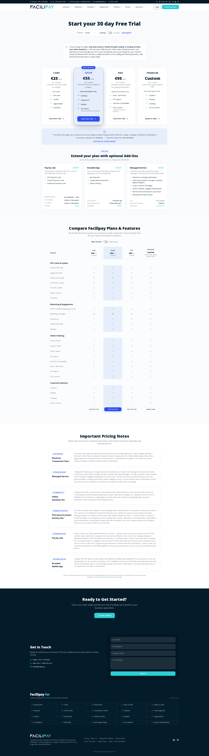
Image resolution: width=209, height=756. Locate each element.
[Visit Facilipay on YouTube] (178, 2)
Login (157, 7)
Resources (139, 7)
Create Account (170, 7)
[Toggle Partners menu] (121, 7)
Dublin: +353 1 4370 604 (41, 660)
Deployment (103, 7)
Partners (117, 7)
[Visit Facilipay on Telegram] (172, 2)
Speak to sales (151, 119)
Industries (78, 7)
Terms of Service (89, 741)
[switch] (109, 33)
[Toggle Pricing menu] (131, 7)
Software (66, 7)
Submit (143, 674)
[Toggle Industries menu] (83, 7)
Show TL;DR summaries (116, 741)
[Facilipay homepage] (42, 7)
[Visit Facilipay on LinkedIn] (175, 2)
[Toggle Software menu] (70, 7)
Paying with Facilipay (106, 738)
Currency (80, 33)
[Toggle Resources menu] (144, 7)
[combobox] (90, 33)
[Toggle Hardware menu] (95, 7)
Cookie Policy (102, 741)
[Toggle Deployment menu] (109, 7)
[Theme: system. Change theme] (157, 2)
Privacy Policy (120, 738)
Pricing (127, 7)
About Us (94, 738)
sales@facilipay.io (100, 2)
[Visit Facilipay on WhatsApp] (169, 2)
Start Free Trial (55, 119)
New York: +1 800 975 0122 (42, 663)
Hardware (90, 7)
